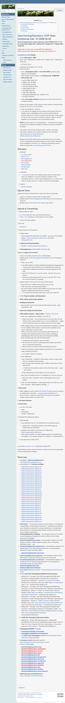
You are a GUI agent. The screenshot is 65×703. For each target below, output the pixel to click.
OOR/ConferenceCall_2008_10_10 (31, 503)
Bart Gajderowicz (26, 159)
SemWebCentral (37, 674)
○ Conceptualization (7, 32)
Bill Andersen (33, 626)
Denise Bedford (55, 602)
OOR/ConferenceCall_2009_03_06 (31, 519)
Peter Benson (25, 594)
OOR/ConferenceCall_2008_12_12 (31, 511)
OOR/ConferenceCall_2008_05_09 (31, 481)
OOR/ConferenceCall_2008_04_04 (31, 477)
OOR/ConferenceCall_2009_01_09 (31, 513)
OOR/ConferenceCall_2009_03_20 (31, 521)
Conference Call (24, 55)
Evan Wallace (39, 592)
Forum (3, 23)
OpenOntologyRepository (30, 35)
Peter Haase (25, 613)
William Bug (30, 592)
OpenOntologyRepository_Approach (31, 555)
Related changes (7, 70)
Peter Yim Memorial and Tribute (8, 20)
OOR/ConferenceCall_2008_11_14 (31, 509)
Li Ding (55, 624)
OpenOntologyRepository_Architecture (32, 559)
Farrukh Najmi (57, 582)
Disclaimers (39, 697)
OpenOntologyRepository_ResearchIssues (34, 671)
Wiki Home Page (6, 17)
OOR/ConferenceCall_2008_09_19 (31, 499)
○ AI (3, 50)
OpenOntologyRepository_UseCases (32, 553)
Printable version (7, 75)
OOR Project (28, 635)
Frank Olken (55, 580)
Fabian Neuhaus (54, 590)
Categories (21, 687)
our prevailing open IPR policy (42, 145)
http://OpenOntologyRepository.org (30, 462)
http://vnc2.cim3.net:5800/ (35, 106)
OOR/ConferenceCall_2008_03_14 (31, 473)
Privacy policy (21, 697)
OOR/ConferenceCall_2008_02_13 (31, 469)
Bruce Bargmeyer (26, 161)
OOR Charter (24, 524)
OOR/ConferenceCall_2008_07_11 (31, 489)
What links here (7, 68)
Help (4, 62)
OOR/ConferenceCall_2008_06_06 (31, 485)
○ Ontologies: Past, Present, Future (6, 29)
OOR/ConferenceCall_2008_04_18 (31, 479)
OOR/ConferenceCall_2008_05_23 (31, 483)
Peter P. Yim (25, 156)
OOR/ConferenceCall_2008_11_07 (31, 507)
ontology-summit (26, 640)
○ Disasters (4, 39)
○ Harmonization (6, 41)
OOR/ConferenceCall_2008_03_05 (31, 471)
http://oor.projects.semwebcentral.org (31, 676)
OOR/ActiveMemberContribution (37, 246)
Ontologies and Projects (8, 55)
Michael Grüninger (26, 187)
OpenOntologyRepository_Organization (33, 649)
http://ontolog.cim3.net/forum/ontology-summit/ (34, 642)
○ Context (4, 48)
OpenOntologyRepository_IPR (30, 655)
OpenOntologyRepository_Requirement (32, 546)
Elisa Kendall (42, 613)
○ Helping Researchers (7, 37)
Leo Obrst (24, 154)
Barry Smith (29, 611)
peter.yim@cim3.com (32, 122)
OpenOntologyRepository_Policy (31, 653)
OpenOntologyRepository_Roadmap (32, 665)
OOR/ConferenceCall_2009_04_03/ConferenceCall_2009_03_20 (36, 51)
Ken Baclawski (25, 167)
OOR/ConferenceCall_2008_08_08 (31, 493)
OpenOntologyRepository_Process (32, 651)
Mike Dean (24, 169)
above (24, 226)
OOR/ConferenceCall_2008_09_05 (31, 497)
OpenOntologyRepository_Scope (30, 540)
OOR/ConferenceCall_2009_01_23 (31, 515)
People (3, 57)
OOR (46, 35)
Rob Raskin (39, 605)
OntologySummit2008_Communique (32, 631)
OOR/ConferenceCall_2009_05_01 (31, 432)
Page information (7, 79)
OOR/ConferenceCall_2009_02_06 (31, 517)
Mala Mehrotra (30, 605)
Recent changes (7, 60)
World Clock (27, 64)
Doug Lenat (30, 602)
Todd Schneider (26, 165)
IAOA (3, 53)
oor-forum (24, 570)
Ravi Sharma (25, 163)
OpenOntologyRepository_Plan (29, 565)
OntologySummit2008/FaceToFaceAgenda (34, 633)
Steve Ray (43, 277)
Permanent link (7, 77)
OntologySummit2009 (39, 199)
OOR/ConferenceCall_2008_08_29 (31, 495)
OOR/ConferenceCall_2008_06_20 (31, 487)
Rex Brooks (34, 594)
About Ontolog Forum (30, 697)
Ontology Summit (6, 26)
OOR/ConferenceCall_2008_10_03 (31, 501)
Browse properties (7, 82)
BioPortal (31, 346)
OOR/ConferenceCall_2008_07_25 (31, 491)
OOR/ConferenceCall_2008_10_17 (31, 505)
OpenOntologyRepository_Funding (32, 669)
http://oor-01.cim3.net (51, 314)
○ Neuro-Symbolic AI (7, 34)
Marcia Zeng (46, 602)
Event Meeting (30, 687)
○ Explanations (5, 46)
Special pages (6, 72)
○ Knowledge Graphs (7, 44)
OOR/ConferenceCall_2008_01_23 (31, 467)
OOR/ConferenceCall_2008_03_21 (31, 475)
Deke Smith (38, 602)
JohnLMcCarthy (48, 592)
